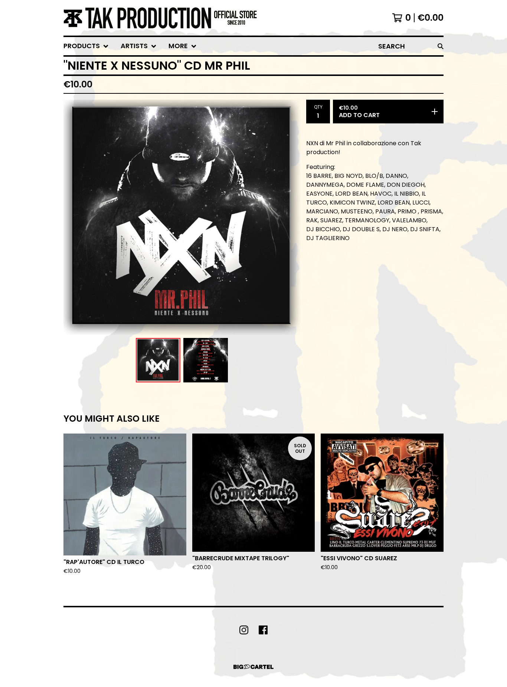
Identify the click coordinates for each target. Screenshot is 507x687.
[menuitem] (86, 46)
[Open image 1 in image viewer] (181, 217)
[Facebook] (263, 630)
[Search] (441, 46)
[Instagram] (244, 630)
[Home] (160, 18)
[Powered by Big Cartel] (253, 666)
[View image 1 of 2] (158, 360)
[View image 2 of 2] (205, 360)
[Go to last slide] (74, 217)
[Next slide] (290, 217)
